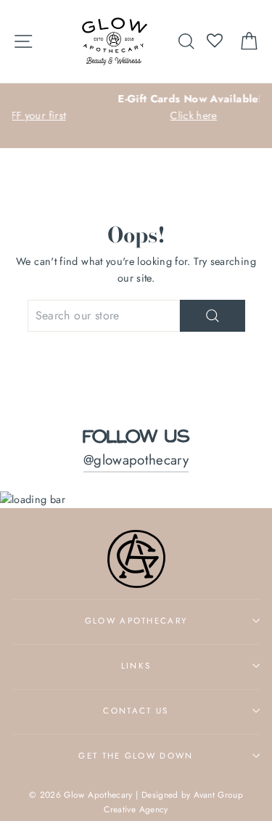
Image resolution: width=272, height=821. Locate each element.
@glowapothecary (136, 460)
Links (136, 665)
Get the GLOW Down (135, 755)
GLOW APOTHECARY (136, 620)
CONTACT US (135, 710)
